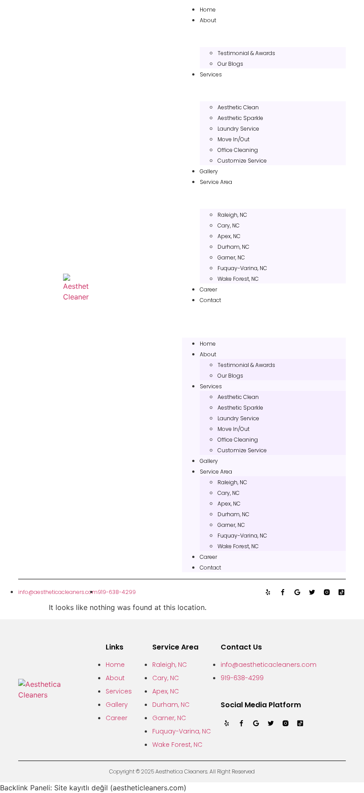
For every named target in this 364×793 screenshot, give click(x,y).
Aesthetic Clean (238, 107)
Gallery (209, 171)
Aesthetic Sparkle (240, 118)
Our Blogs (230, 64)
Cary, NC (229, 225)
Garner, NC (231, 257)
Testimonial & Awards (246, 53)
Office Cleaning (238, 150)
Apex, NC (229, 236)
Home (208, 9)
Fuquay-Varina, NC (242, 268)
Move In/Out (233, 139)
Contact (210, 300)
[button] (264, 310)
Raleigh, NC (232, 215)
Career (208, 289)
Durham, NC (233, 247)
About (208, 20)
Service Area (216, 182)
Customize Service (242, 160)
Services (211, 74)
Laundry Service (238, 128)
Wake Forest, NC (238, 279)
